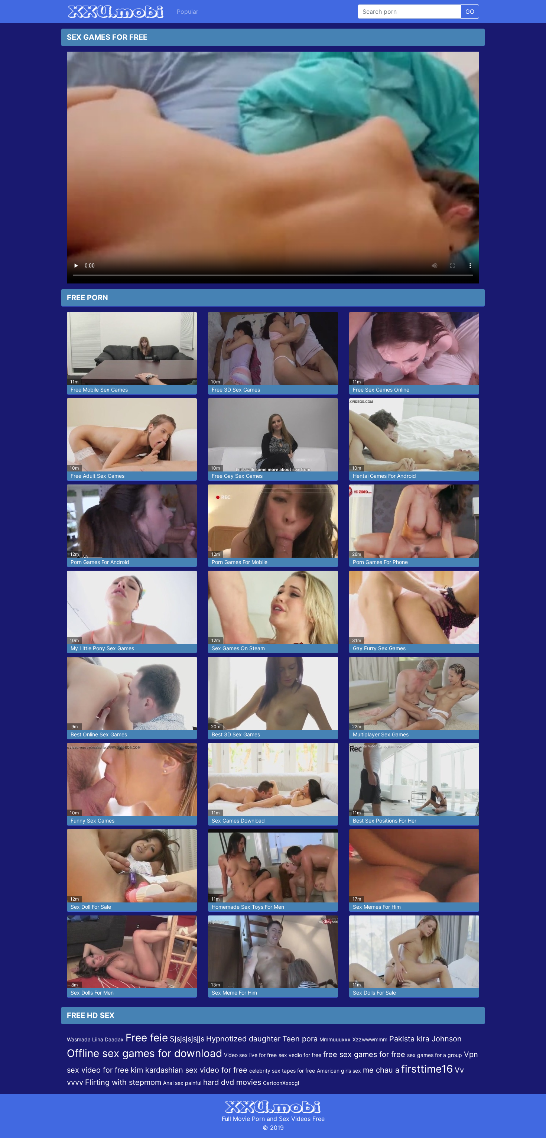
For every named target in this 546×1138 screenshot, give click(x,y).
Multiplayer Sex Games (381, 734)
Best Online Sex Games (99, 734)
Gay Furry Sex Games (379, 648)
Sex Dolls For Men (92, 992)
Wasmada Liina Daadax (95, 1039)
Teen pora (300, 1038)
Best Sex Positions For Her (384, 820)
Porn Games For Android (100, 562)
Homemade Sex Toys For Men (248, 907)
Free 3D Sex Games (236, 389)
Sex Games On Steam (238, 648)
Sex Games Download (238, 820)
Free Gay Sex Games (237, 476)
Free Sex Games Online (381, 389)
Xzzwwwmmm (369, 1039)
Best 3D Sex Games (236, 734)
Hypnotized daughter (243, 1038)
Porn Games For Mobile (239, 562)
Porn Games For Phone (380, 562)
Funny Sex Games (92, 820)
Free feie (147, 1037)
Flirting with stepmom (123, 1082)
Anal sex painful (182, 1083)
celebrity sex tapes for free (282, 1070)
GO (469, 11)
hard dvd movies (232, 1082)
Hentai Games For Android (384, 476)
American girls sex (339, 1070)
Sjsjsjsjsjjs (187, 1038)
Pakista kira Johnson (425, 1038)
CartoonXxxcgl (281, 1083)
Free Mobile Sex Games (99, 389)
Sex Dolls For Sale (374, 992)
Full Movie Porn (243, 1118)
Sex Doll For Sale (91, 907)
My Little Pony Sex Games (102, 648)
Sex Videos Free (302, 1118)
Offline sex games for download (144, 1053)
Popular (187, 11)
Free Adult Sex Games (97, 476)
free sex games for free (364, 1054)
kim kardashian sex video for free (189, 1070)
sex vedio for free (300, 1055)
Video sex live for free (250, 1055)
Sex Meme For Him (234, 992)
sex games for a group (434, 1055)
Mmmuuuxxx (335, 1039)
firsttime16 (427, 1069)
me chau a (381, 1070)
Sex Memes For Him (377, 907)
